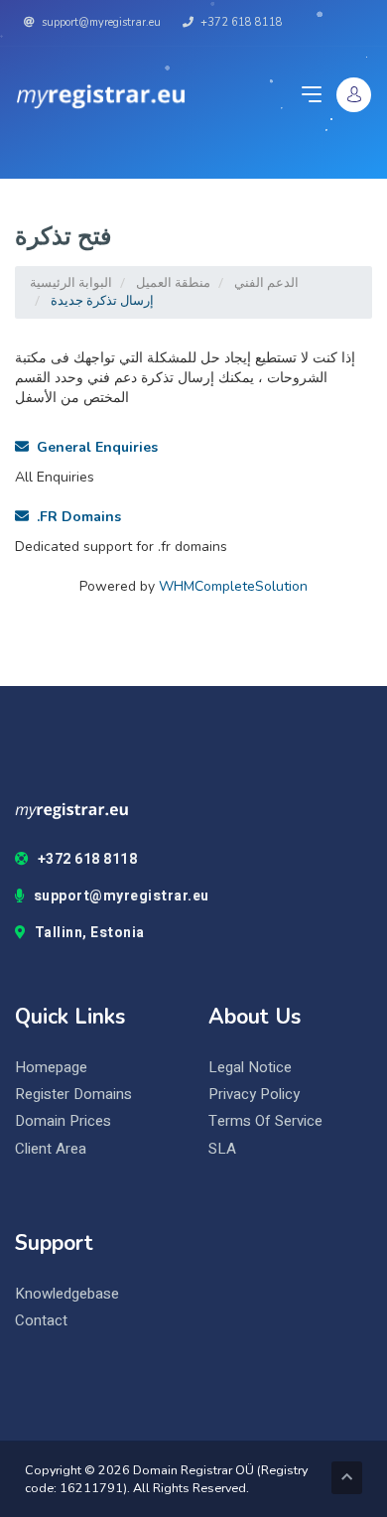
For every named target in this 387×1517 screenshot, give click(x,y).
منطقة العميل (173, 282)
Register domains (73, 1094)
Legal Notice (250, 1067)
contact (41, 1320)
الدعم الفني (266, 282)
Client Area (50, 1149)
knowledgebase (67, 1294)
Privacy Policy (254, 1094)
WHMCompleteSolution (233, 586)
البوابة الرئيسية (71, 282)
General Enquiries (93, 447)
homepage (51, 1067)
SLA (222, 1149)
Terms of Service (265, 1121)
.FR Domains (75, 516)
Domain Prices (63, 1121)
